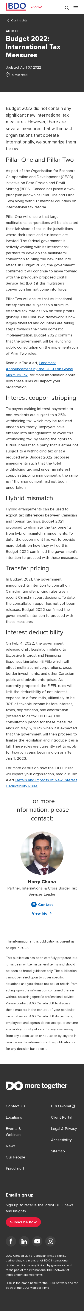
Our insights (19, 20)
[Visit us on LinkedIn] (24, 1242)
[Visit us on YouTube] (37, 1242)
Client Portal (61, 1117)
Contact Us (15, 1106)
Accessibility (61, 1139)
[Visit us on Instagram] (50, 1242)
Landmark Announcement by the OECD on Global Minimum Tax (39, 368)
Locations (14, 1117)
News (10, 1146)
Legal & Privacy (64, 1128)
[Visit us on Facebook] (11, 1242)
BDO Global (61, 1106)
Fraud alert (15, 1168)
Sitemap (58, 1151)
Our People (15, 1157)
